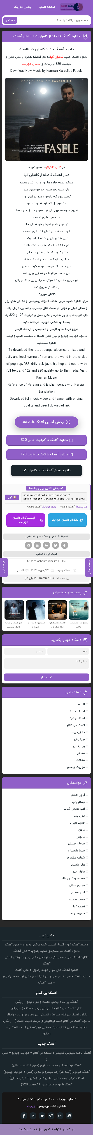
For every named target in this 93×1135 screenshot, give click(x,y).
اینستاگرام (60, 1115)
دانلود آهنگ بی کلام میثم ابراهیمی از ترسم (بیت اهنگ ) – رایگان (46, 1021)
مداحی (81, 753)
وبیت (31, 1106)
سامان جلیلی (76, 844)
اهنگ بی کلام (76, 725)
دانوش (80, 837)
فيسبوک (24, 1115)
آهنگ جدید (63, 570)
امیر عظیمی (77, 892)
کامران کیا (56, 57)
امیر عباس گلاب (74, 809)
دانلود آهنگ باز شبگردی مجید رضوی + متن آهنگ (46, 951)
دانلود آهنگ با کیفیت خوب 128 (44, 454)
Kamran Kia (46, 578)
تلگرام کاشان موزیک (64, 520)
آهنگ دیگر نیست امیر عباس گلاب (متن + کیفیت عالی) (46, 1078)
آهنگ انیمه (77, 711)
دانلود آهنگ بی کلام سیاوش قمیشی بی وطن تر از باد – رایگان (47, 1014)
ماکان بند (78, 872)
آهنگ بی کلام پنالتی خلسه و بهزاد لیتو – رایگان (46, 1002)
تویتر (55, 545)
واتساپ (37, 545)
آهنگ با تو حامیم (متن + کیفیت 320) (46, 1084)
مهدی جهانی (77, 885)
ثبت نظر (46, 677)
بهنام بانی (78, 802)
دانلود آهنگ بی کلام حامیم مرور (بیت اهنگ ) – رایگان (46, 1008)
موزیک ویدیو (76, 767)
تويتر (42, 1115)
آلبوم (81, 704)
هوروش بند (77, 913)
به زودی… (78, 732)
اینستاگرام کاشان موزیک (23, 520)
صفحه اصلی (47, 7)
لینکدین (46, 545)
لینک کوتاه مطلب (46, 554)
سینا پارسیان (76, 851)
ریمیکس (79, 746)
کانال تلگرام (54, 167)
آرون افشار (78, 795)
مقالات (81, 760)
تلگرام (28, 545)
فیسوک (64, 545)
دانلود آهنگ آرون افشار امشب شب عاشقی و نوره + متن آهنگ (46, 945)
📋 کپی (12, 497)
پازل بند (79, 816)
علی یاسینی (77, 865)
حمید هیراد (77, 823)
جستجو (10, 20)
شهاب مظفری (76, 858)
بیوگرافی (79, 739)
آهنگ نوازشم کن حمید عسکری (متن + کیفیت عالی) (46, 1065)
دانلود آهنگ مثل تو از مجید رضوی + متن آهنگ (46, 970)
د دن (81, 830)
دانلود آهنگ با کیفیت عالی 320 (44, 440)
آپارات (69, 1115)
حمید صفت (77, 899)
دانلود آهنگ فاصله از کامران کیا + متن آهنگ (46, 36)
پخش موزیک (22, 7)
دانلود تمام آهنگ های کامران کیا (46, 470)
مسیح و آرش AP (73, 878)
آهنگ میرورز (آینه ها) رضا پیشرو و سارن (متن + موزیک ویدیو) (47, 1072)
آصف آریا (79, 906)
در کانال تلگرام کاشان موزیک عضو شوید (46, 1129)
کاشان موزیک (31, 64)
